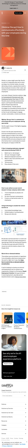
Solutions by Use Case (7, 412)
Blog (8, 23)
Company (4, 425)
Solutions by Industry (7, 416)
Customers (4, 429)
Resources (4, 23)
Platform (4, 404)
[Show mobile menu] (25, 13)
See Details (22, 444)
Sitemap (21, 438)
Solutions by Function (7, 408)
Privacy (3, 438)
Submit (25, 395)
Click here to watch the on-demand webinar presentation (13, 261)
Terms (11, 438)
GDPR (7, 438)
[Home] (2, 13)
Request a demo (8, 363)
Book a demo (18, 13)
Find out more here (20, 277)
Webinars (4, 62)
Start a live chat (8, 376)
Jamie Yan (9, 68)
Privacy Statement (7, 446)
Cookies (16, 438)
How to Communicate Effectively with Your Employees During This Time (14, 97)
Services (4, 433)
